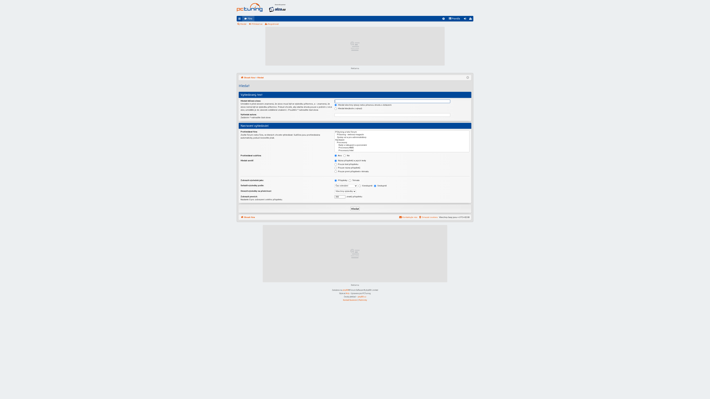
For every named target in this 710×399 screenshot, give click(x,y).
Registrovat (273, 24)
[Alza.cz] (277, 8)
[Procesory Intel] (402, 150)
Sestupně (382, 186)
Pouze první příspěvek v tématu (353, 171)
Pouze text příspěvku (347, 164)
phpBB (346, 290)
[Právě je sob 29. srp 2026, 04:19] (467, 78)
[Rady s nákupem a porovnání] (402, 145)
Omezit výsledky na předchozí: (256, 191)
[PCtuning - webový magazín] (402, 134)
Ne (348, 155)
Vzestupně (366, 186)
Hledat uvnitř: (247, 160)
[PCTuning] (250, 7)
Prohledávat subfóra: (251, 155)
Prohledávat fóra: (249, 132)
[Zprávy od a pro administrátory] (402, 137)
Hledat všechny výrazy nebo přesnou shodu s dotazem (364, 105)
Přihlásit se (257, 24)
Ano (339, 155)
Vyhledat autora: (249, 114)
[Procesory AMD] (402, 147)
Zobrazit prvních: (249, 196)
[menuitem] (443, 18)
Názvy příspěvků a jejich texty (351, 160)
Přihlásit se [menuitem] (466, 19)
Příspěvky (342, 180)
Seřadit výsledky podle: (252, 185)
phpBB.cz (362, 297)
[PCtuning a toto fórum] (402, 132)
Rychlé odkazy (240, 19)
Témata (355, 180)
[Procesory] (402, 142)
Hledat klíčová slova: (251, 101)
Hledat (243, 24)
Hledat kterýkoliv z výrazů (349, 108)
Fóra (250, 18)
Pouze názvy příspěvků (348, 168)
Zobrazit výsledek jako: (252, 180)
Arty (347, 293)
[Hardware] (402, 140)
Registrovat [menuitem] (471, 19)
